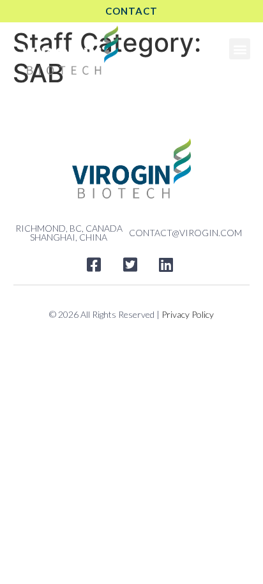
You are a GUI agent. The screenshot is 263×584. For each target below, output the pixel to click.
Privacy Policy (188, 314)
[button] (239, 48)
